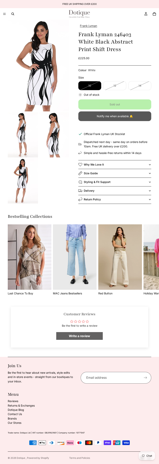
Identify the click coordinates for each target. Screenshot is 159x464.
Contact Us (15, 414)
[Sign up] (145, 378)
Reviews (13, 401)
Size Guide (91, 173)
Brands (12, 418)
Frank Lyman (88, 26)
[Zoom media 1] (38, 65)
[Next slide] (147, 260)
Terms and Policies (79, 457)
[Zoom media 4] (23, 180)
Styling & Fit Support (97, 182)
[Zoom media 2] (23, 134)
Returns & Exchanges (21, 405)
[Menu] (4, 13)
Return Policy (92, 199)
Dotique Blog (16, 409)
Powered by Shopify (38, 457)
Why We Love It (94, 164)
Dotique (21, 457)
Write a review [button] (79, 336)
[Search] (13, 14)
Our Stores (14, 422)
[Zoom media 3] (54, 134)
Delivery (89, 190)
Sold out (115, 104)
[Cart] (154, 14)
